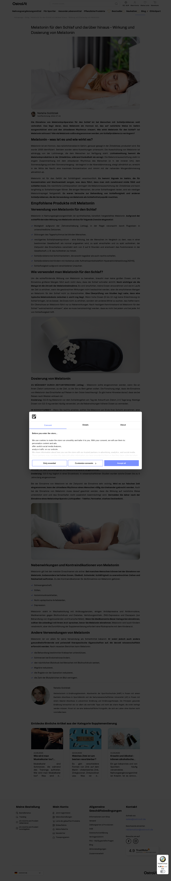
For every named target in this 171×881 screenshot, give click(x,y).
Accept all (121, 463)
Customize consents (84, 463)
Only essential (49, 463)
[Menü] (166, 856)
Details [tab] (85, 425)
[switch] (162, 871)
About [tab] (123, 425)
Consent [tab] (48, 425)
